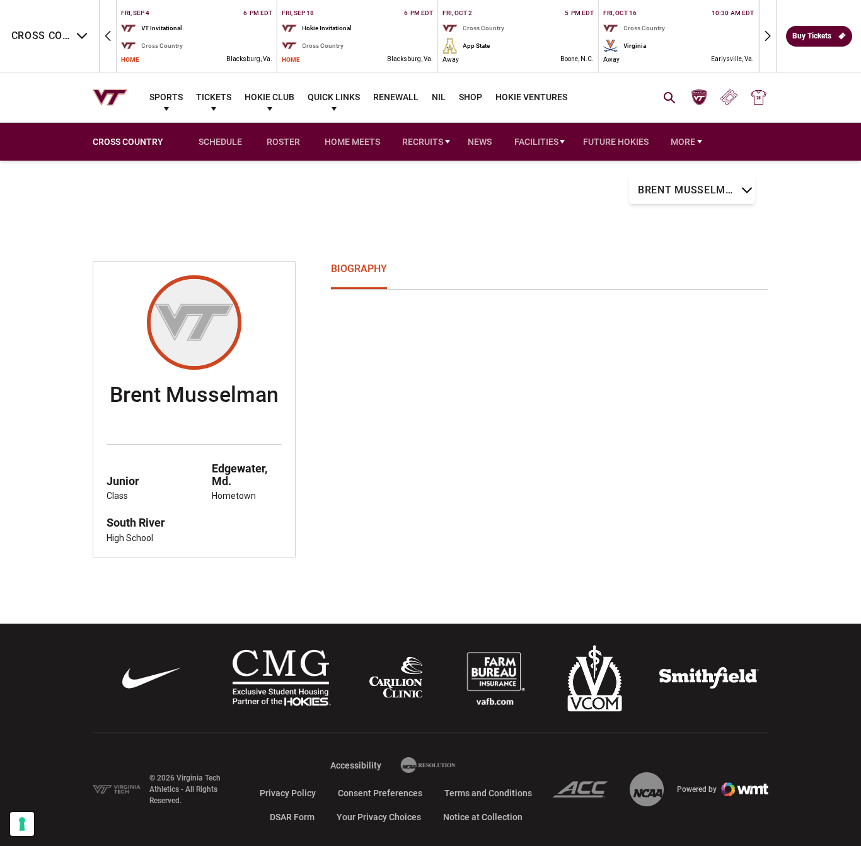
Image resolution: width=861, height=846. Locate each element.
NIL (439, 97)
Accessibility (355, 765)
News (480, 142)
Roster (283, 142)
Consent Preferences (380, 793)
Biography (359, 269)
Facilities (536, 142)
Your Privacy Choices (379, 817)
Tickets (213, 97)
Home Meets (354, 143)
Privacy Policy (288, 793)
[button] (108, 36)
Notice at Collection (483, 817)
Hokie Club (269, 97)
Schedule (220, 142)
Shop (470, 97)
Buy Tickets (811, 35)
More (683, 142)
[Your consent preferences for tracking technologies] (22, 824)
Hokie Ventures (531, 97)
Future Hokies (616, 142)
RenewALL (396, 97)
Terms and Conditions (488, 793)
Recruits (422, 142)
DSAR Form (292, 817)
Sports (166, 97)
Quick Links (334, 97)
